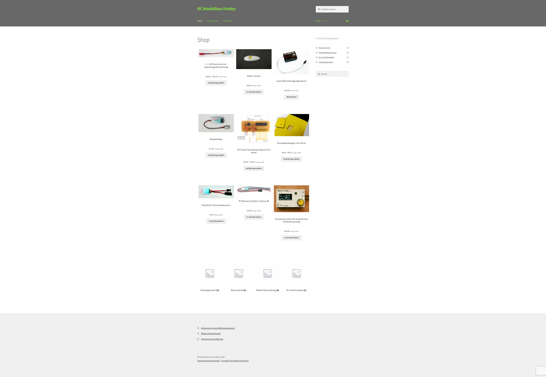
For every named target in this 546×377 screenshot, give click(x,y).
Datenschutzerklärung (212, 339)
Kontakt (227, 20)
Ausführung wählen (216, 83)
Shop (199, 20)
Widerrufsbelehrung (211, 333)
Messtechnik (324, 47)
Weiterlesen (291, 97)
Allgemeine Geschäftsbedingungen (218, 328)
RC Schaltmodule (326, 57)
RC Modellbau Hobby (216, 9)
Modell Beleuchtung (327, 52)
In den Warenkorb (254, 92)
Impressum (212, 20)
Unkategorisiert (326, 62)
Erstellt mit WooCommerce (235, 360)
